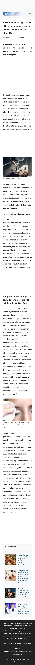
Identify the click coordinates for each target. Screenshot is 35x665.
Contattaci (29, 643)
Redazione (16, 659)
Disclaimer (17, 662)
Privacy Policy (24, 659)
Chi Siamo (9, 659)
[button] (24, 13)
